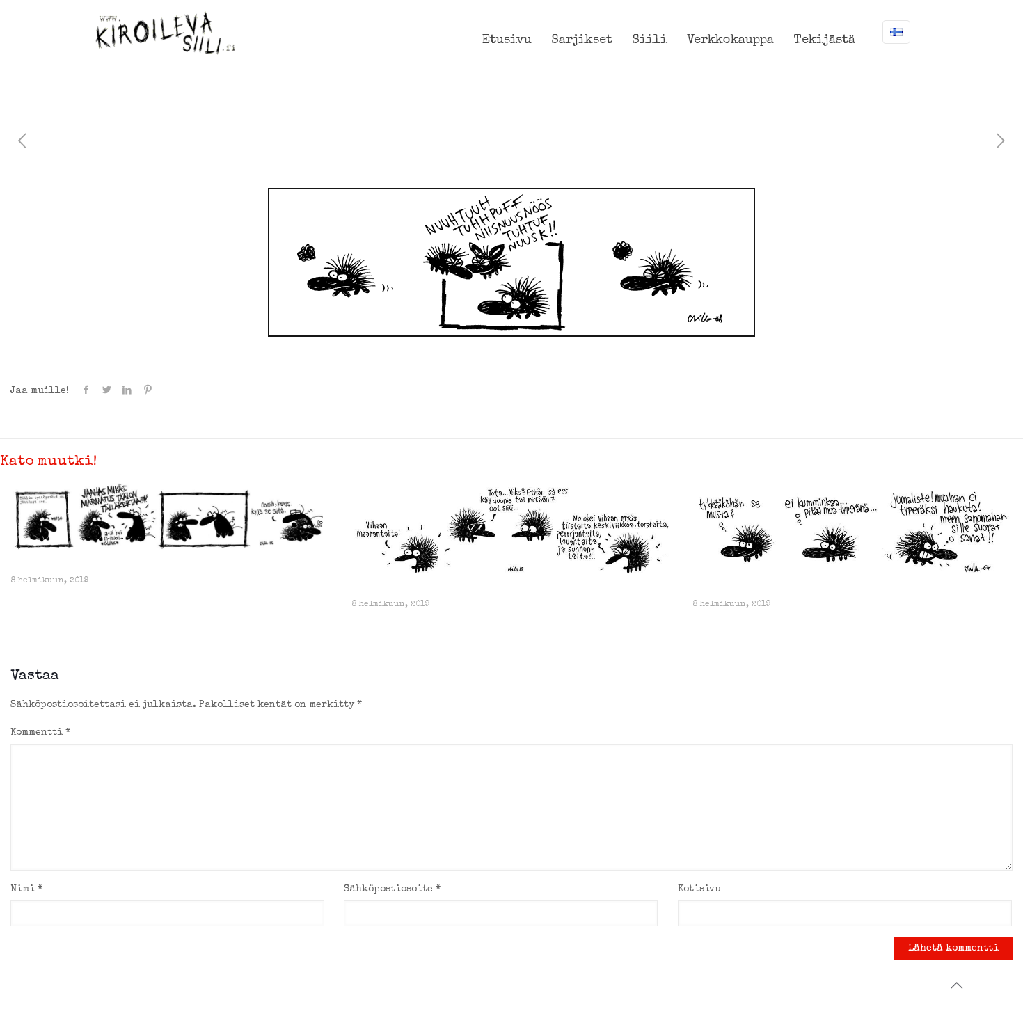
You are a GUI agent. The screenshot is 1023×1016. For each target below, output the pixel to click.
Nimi (26, 889)
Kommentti (40, 733)
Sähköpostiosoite (392, 889)
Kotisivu (699, 889)
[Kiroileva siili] (165, 32)
